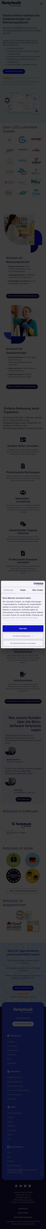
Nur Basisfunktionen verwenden (23, 643)
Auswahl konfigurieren (22, 636)
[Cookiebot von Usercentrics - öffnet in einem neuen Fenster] (33, 583)
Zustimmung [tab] (8, 590)
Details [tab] (23, 590)
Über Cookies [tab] (37, 590)
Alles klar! (23, 628)
